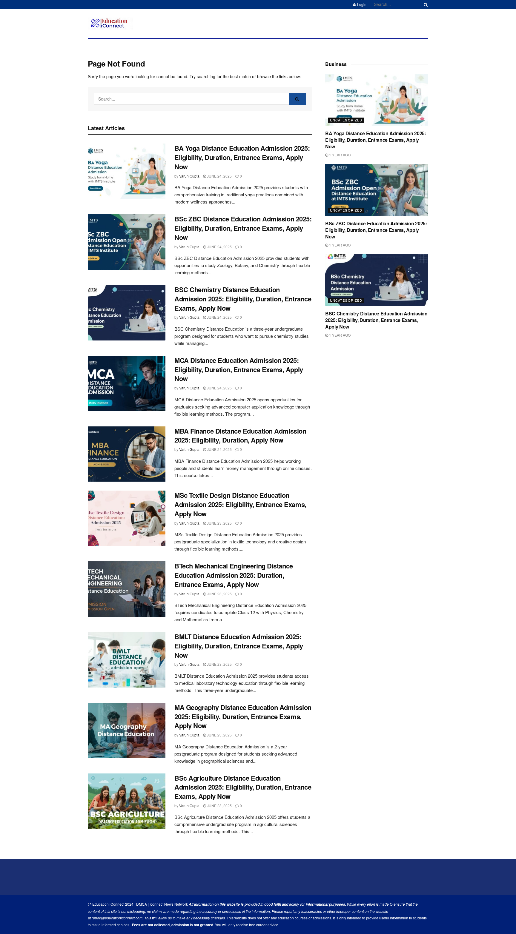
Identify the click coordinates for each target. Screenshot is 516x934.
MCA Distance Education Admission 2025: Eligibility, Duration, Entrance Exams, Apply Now (238, 369)
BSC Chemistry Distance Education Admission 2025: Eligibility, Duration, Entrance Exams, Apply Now (242, 299)
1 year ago (339, 154)
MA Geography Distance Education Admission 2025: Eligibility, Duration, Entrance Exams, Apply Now (242, 716)
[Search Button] (425, 4)
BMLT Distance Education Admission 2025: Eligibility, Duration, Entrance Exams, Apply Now (238, 646)
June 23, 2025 (219, 522)
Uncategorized (346, 120)
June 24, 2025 (219, 175)
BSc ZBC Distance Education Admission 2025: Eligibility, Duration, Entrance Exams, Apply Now (243, 228)
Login (361, 4)
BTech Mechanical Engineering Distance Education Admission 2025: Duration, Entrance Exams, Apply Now (233, 575)
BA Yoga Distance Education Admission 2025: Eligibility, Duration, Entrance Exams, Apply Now (242, 157)
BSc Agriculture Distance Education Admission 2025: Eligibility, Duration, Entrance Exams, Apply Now (242, 787)
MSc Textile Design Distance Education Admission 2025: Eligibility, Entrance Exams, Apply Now (240, 504)
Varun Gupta (189, 175)
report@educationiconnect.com (117, 917)
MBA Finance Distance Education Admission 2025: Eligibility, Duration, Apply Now (240, 435)
